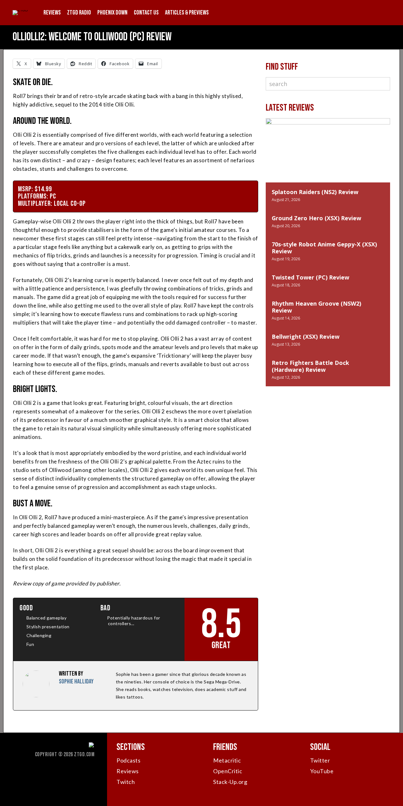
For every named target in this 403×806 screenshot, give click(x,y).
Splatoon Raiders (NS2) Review (315, 192)
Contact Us (146, 12)
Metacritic (227, 760)
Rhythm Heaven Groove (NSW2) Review (316, 307)
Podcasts (128, 760)
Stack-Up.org (230, 781)
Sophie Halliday (76, 681)
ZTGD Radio (79, 12)
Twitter (320, 760)
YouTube (322, 771)
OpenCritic (227, 771)
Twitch (125, 781)
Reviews (52, 12)
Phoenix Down (112, 12)
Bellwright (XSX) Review (305, 336)
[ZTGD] (20, 10)
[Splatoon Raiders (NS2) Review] (328, 156)
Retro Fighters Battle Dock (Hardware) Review (310, 366)
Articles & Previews (187, 12)
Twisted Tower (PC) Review (310, 277)
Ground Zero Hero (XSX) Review (316, 218)
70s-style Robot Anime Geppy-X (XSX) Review (324, 247)
